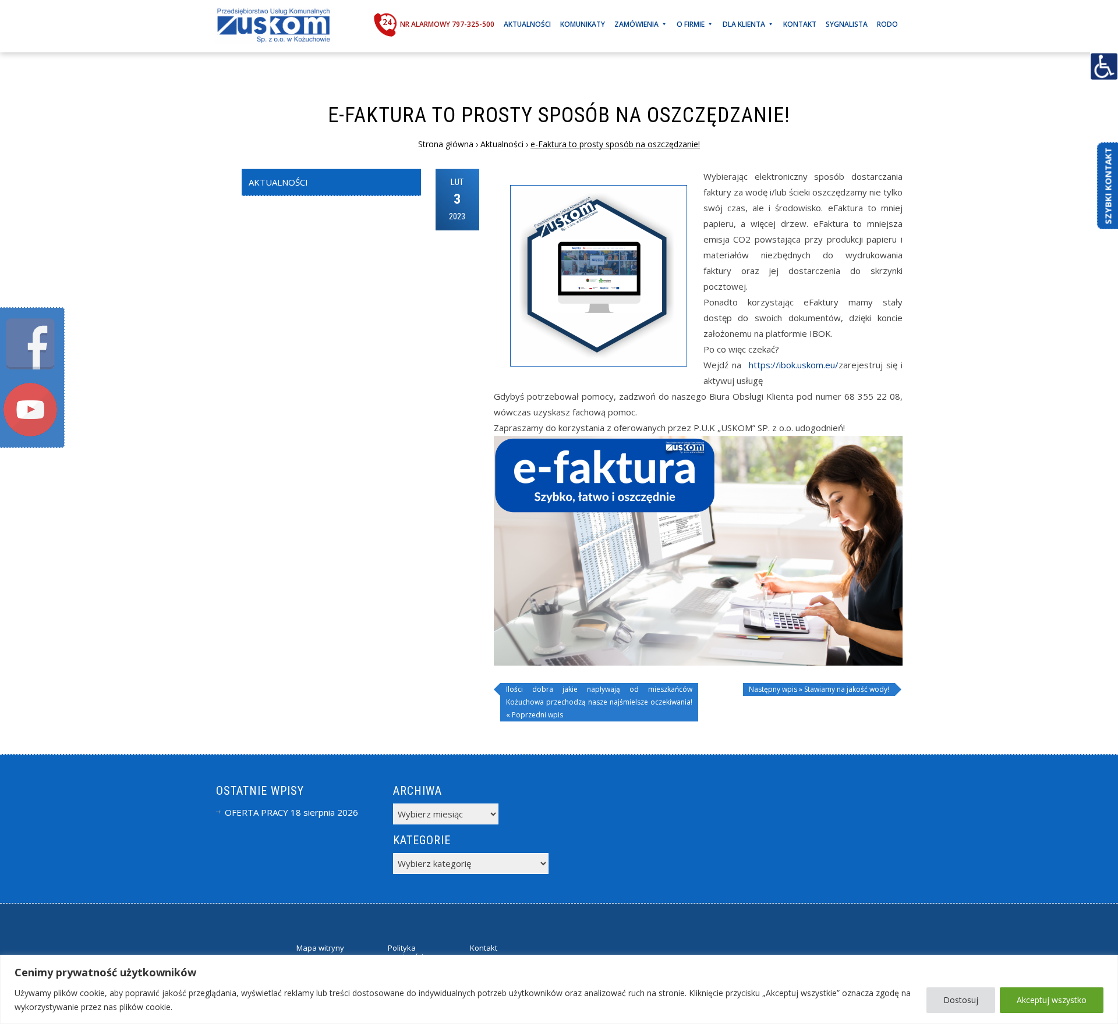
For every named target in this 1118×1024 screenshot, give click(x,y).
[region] (559, 989)
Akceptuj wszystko (1052, 999)
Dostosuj (960, 999)
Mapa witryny (320, 948)
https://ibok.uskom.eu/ (793, 365)
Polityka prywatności (402, 952)
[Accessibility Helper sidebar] (1104, 66)
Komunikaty (582, 24)
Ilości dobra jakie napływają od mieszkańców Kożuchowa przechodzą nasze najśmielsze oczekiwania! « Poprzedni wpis (599, 702)
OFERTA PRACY (256, 812)
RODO (887, 24)
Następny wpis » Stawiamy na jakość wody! (819, 689)
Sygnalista (847, 24)
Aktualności (527, 24)
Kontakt (799, 24)
